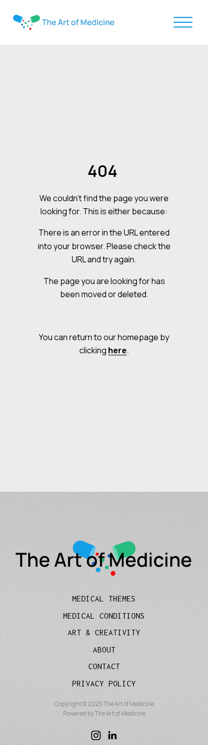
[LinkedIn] (112, 735)
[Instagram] (96, 735)
